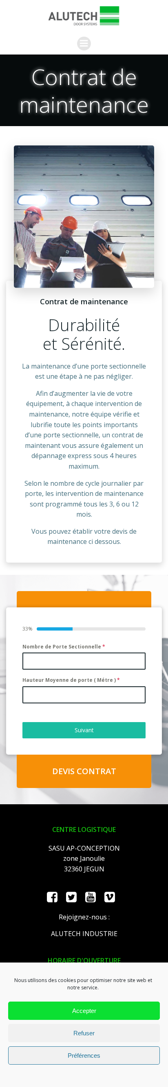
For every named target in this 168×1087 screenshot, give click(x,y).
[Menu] (84, 43)
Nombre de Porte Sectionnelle (63, 646)
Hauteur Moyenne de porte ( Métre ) (71, 680)
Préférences (84, 1055)
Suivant (84, 730)
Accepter (84, 1010)
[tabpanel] (84, 676)
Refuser (84, 1033)
